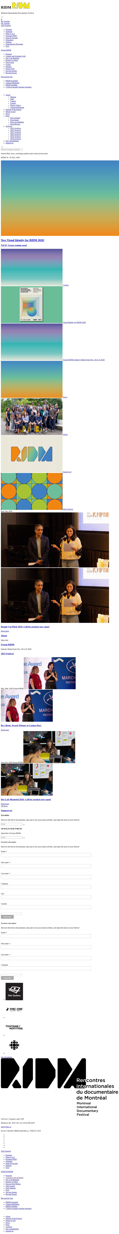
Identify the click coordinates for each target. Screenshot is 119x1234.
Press (7, 116)
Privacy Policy (15, 105)
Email (4, 851)
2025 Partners (11, 1188)
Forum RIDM (7, 644)
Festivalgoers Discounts (14, 44)
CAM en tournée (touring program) (18, 87)
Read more (5, 631)
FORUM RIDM (7, 1172)
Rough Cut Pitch (12, 60)
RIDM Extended (12, 81)
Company (4, 884)
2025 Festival (7, 653)
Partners (9, 42)
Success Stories (11, 71)
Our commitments (12, 141)
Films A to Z (10, 34)
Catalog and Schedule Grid (15, 56)
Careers (13, 103)
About (8, 95)
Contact (13, 101)
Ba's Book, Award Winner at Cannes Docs (21, 725)
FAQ (7, 46)
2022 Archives (15, 130)
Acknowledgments (17, 107)
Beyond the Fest (7, 1198)
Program (9, 30)
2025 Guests (10, 1186)
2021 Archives (15, 133)
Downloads (14, 120)
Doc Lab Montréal (12, 58)
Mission (13, 97)
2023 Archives (15, 128)
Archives (9, 126)
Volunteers (9, 40)
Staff (12, 99)
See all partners (6, 1057)
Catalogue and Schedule (14, 1178)
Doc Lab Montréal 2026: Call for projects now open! (26, 799)
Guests (8, 65)
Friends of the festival (13, 110)
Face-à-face (10, 62)
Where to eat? (11, 112)
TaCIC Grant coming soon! (14, 245)
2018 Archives (15, 139)
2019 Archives (15, 137)
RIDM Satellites (11, 85)
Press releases (15, 118)
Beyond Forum (11, 73)
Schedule (9, 32)
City (2, 894)
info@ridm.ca (6, 1127)
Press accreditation (17, 122)
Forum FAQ (10, 69)
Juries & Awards (12, 38)
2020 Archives (15, 135)
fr (1, 19)
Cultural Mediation (12, 83)
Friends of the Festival (14, 1218)
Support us (9, 143)
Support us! (6, 810)
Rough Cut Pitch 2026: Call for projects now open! (25, 627)
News (8, 114)
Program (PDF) (11, 36)
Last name (5, 873)
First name (5, 862)
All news (4, 806)
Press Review (15, 124)
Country (4, 904)
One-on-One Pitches (13, 1184)
